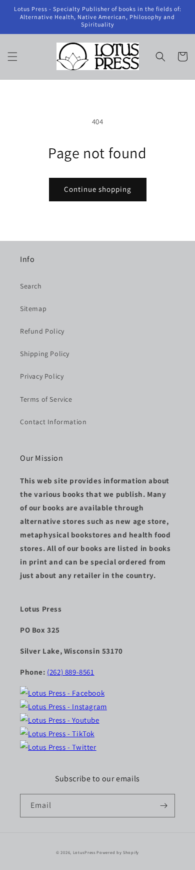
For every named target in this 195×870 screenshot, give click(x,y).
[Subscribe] (163, 805)
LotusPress (84, 852)
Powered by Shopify (117, 852)
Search (31, 286)
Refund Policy (42, 331)
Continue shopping (98, 189)
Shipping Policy (45, 353)
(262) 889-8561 (70, 672)
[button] (13, 57)
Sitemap (33, 308)
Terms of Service (46, 399)
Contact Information (53, 421)
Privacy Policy (42, 376)
